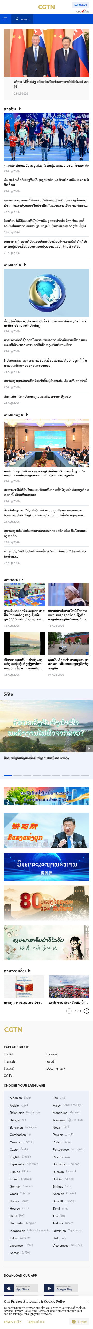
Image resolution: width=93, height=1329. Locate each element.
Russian (64, 1171)
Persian (63, 1134)
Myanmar (68, 1119)
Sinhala (62, 1186)
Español (52, 1054)
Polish (62, 1141)
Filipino (20, 1171)
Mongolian (66, 1112)
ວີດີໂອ (8, 694)
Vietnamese (68, 1245)
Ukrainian (67, 1230)
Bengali (18, 1119)
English (9, 1054)
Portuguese (68, 1149)
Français (10, 1061)
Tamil (60, 1208)
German (21, 1186)
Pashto (61, 1156)
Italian (20, 1237)
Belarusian (25, 1112)
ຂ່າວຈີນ (10, 108)
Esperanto (24, 1163)
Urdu (59, 1237)
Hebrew (19, 1208)
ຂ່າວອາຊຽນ (14, 414)
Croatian (22, 1141)
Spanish (64, 1193)
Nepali (61, 1127)
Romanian (66, 1163)
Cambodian (20, 1134)
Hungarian (23, 1222)
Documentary (56, 1068)
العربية (51, 1061)
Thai (59, 1215)
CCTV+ (9, 1075)
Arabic (19, 1105)
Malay (67, 1105)
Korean (20, 1252)
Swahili (64, 1200)
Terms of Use (35, 1321)
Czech (19, 1149)
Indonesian (29, 1230)
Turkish (63, 1222)
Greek (20, 1193)
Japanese (21, 1245)
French (21, 1178)
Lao (59, 1097)
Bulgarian (23, 1127)
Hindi (17, 1215)
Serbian (63, 1178)
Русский (9, 1068)
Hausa (19, 1200)
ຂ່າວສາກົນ (12, 264)
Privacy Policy (12, 1321)
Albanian (20, 1097)
